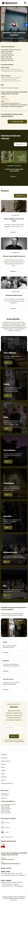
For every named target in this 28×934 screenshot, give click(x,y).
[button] (25, 3)
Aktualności (4, 777)
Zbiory (2, 767)
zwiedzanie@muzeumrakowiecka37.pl (10, 863)
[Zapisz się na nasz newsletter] (14, 24)
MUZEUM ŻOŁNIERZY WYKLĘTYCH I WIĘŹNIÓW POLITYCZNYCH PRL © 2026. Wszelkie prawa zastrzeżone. (14, 898)
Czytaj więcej (13, 176)
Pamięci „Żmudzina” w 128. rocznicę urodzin (14, 220)
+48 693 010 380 (5, 100)
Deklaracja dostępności (7, 783)
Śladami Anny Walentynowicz (14, 295)
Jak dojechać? (4, 798)
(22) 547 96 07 (4, 98)
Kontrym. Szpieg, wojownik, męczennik (14, 256)
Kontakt (3, 780)
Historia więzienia (5, 761)
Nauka (2, 773)
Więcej (7, 362)
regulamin (21, 741)
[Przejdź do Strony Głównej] (9, 3)
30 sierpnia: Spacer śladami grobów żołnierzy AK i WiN (14, 170)
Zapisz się (13, 736)
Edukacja (3, 770)
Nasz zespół (4, 758)
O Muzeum (4, 754)
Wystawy (3, 764)
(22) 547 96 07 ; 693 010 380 (7, 859)
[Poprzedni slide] (3, 24)
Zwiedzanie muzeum (16, 121)
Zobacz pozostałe (19, 144)
